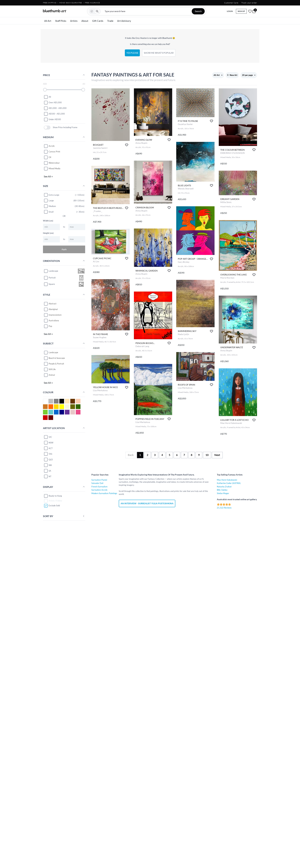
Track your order (249, 3)
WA (50, 465)
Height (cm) (48, 233)
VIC (50, 437)
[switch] (47, 128)
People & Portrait (56, 363)
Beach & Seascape (57, 358)
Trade (110, 20)
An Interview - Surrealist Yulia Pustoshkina (147, 503)
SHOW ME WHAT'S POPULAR (159, 52)
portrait (52, 277)
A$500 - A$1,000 (57, 113)
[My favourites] (250, 11)
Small (51, 212)
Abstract (52, 303)
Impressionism (55, 315)
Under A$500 (55, 119)
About (84, 20)
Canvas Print (54, 151)
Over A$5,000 (55, 102)
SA (50, 471)
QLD (51, 459)
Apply (64, 249)
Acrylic (52, 146)
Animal (52, 375)
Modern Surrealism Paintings (104, 493)
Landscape (53, 352)
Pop (50, 326)
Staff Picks (60, 20)
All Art (47, 20)
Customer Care (231, 3)
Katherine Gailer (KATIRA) (229, 483)
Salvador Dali (97, 483)
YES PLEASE (132, 52)
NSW (51, 442)
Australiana (54, 320)
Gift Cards (97, 20)
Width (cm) (48, 220)
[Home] (54, 10)
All (50, 97)
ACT (51, 448)
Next (217, 455)
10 (207, 455)
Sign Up (241, 11)
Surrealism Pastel (99, 480)
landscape (53, 271)
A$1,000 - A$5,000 (58, 108)
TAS (50, 454)
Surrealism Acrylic (99, 490)
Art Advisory (124, 20)
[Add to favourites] (126, 144)
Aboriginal (53, 309)
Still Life (52, 369)
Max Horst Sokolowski (227, 480)
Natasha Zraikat (224, 486)
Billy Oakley (222, 490)
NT (50, 476)
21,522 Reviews (224, 507)
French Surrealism (99, 486)
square (52, 284)
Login (230, 11)
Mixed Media (54, 168)
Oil (50, 157)
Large (51, 200)
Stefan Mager (223, 493)
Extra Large (54, 195)
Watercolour (54, 163)
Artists (74, 20)
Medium (52, 206)
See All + (48, 176)
